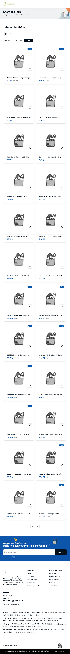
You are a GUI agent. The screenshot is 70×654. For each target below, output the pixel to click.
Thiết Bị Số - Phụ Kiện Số (42, 624)
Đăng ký (60, 552)
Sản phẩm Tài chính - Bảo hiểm (30, 615)
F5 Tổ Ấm (52, 583)
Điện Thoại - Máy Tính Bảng (26, 624)
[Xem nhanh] (30, 68)
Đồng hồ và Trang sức (14, 620)
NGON (11, 615)
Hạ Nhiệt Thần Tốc (54, 576)
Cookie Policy (46, 651)
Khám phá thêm (30, 632)
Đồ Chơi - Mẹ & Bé (44, 629)
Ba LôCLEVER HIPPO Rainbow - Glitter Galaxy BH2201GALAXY (27, 514)
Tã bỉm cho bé (53, 586)
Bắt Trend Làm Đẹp (54, 580)
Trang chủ (6, 15)
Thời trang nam (32, 618)
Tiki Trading (31, 576)
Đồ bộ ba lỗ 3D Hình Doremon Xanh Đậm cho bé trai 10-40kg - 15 (28, 355)
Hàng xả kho (31, 583)
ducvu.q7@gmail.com (13, 600)
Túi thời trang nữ (26, 620)
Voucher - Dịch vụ (8, 632)
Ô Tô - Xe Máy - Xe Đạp (56, 629)
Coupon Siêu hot (32, 580)
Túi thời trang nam (37, 620)
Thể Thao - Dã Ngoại (47, 612)
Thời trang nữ (23, 618)
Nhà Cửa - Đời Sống (32, 629)
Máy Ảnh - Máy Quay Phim (33, 626)
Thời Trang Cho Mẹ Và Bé (50, 620)
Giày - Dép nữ (51, 618)
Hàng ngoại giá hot (33, 586)
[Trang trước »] (37, 526)
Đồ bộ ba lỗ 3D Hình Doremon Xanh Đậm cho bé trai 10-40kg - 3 (27, 395)
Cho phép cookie (59, 651)
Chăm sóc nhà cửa (19, 632)
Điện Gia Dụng (54, 624)
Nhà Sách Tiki (22, 629)
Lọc (29, 40)
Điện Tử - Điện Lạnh (20, 626)
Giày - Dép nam (42, 618)
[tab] (6, 34)
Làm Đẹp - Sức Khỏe (24, 612)
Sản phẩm (15, 15)
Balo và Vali (17, 615)
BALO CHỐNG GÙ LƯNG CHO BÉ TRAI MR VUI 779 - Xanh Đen (26, 315)
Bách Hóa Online (35, 612)
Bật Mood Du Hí (53, 573)
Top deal (30, 573)
